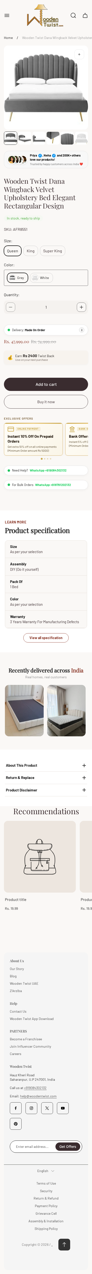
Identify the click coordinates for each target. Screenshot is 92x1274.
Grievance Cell (46, 1213)
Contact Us (18, 1011)
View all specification (46, 638)
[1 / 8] (10, 138)
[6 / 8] (81, 138)
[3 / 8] (39, 138)
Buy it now (46, 401)
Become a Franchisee (26, 1039)
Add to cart (46, 384)
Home (8, 38)
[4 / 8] (53, 138)
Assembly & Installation (46, 1221)
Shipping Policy (46, 1228)
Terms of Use (46, 1183)
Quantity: (11, 294)
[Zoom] (79, 54)
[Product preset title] (40, 857)
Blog (13, 976)
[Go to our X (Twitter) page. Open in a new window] (47, 1108)
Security (46, 1191)
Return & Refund (46, 1198)
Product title (15, 899)
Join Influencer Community (30, 1046)
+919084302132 (35, 1088)
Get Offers (67, 1146)
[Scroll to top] (64, 1244)
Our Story (17, 969)
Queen (12, 250)
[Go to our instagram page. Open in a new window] (31, 1108)
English (42, 1171)
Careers (15, 1054)
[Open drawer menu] (7, 15)
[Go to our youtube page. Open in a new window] (63, 1108)
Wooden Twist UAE (24, 983)
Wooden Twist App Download (32, 1019)
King (31, 250)
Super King (52, 250)
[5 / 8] (67, 138)
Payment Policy (46, 1206)
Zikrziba (16, 991)
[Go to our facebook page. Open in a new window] (16, 1108)
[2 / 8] (24, 138)
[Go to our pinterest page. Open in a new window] (16, 1124)
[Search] (73, 15)
